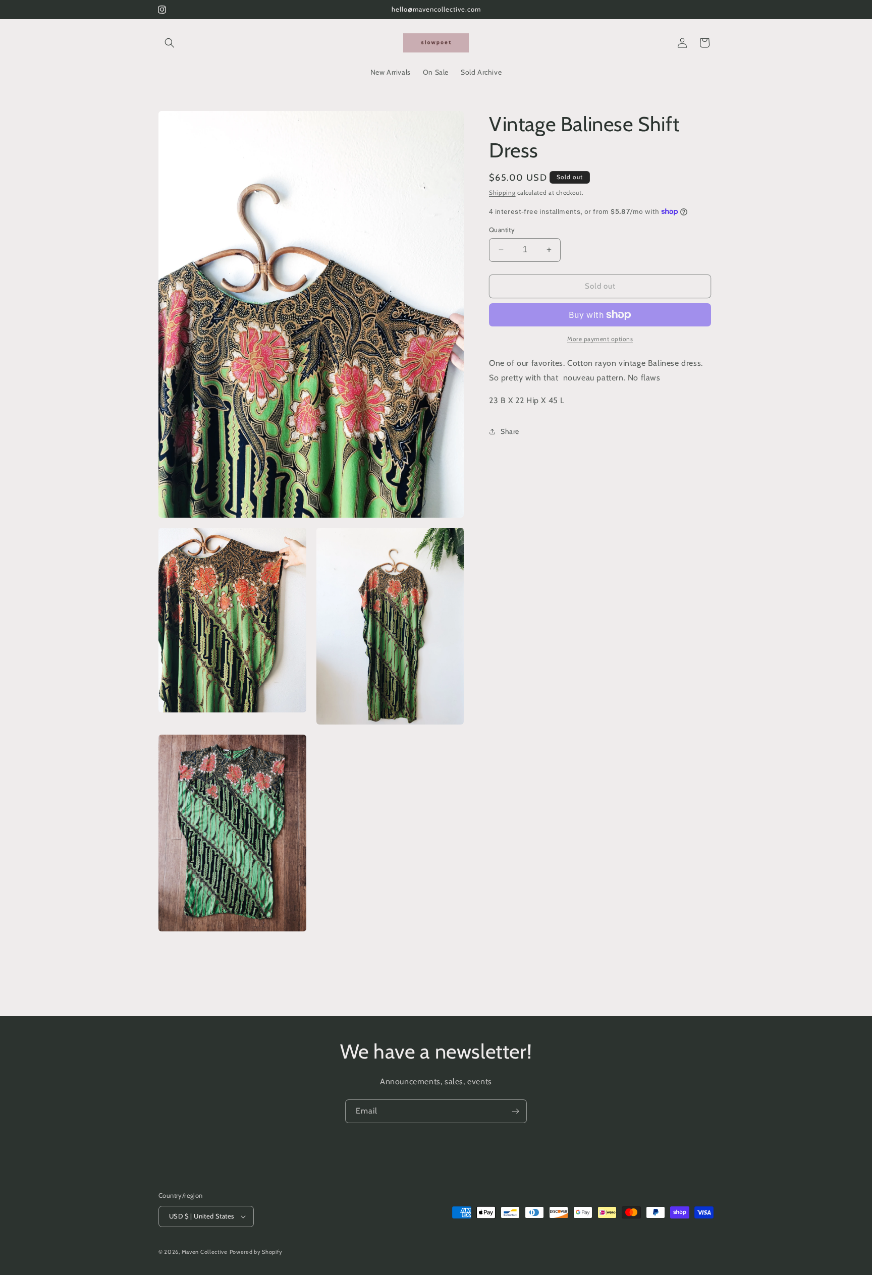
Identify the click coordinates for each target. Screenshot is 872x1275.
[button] (169, 43)
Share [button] (510, 431)
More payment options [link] (600, 339)
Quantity (502, 230)
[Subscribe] (515, 1111)
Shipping (502, 192)
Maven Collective (205, 1251)
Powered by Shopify (256, 1251)
